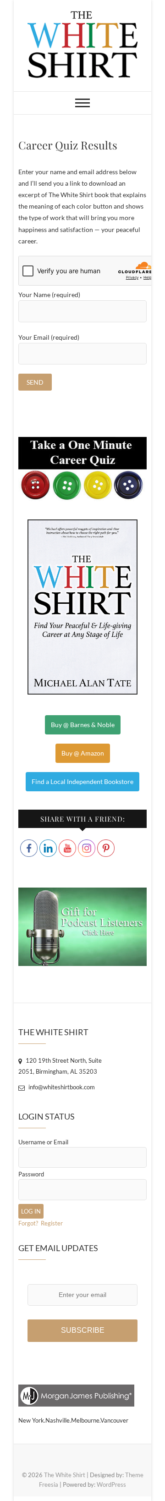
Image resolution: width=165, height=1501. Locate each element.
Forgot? (28, 1223)
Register (52, 1223)
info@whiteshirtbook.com (61, 1087)
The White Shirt (64, 1475)
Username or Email (43, 1142)
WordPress (111, 1484)
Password (31, 1174)
